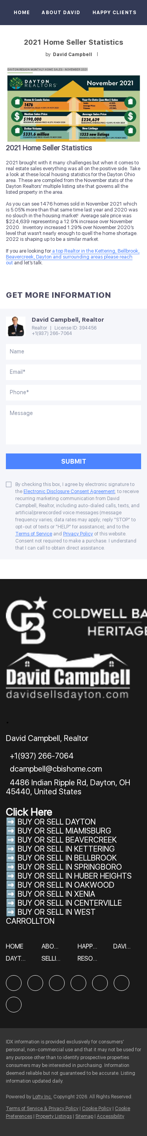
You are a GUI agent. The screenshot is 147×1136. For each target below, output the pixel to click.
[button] (16, 949)
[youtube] (121, 983)
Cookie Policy (96, 1108)
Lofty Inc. (42, 1097)
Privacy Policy (78, 534)
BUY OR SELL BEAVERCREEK (68, 840)
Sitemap (84, 1116)
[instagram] (100, 983)
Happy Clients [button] (115, 12)
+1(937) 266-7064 (52, 333)
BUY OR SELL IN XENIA (56, 894)
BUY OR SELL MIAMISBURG (64, 831)
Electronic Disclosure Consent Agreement (69, 491)
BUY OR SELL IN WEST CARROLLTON (51, 916)
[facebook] (14, 983)
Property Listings (54, 1116)
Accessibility (110, 1116)
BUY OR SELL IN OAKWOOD (66, 885)
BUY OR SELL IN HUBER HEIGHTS (75, 876)
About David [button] (61, 12)
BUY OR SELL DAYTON (57, 822)
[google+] (14, 1004)
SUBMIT (73, 461)
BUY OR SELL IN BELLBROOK (67, 858)
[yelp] (78, 983)
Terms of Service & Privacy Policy (42, 1108)
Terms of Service (33, 534)
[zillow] (57, 983)
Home (22, 12)
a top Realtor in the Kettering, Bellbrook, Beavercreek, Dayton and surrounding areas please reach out (73, 257)
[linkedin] (35, 983)
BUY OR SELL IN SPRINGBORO (70, 867)
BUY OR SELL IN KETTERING (66, 849)
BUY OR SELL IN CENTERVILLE (70, 903)
